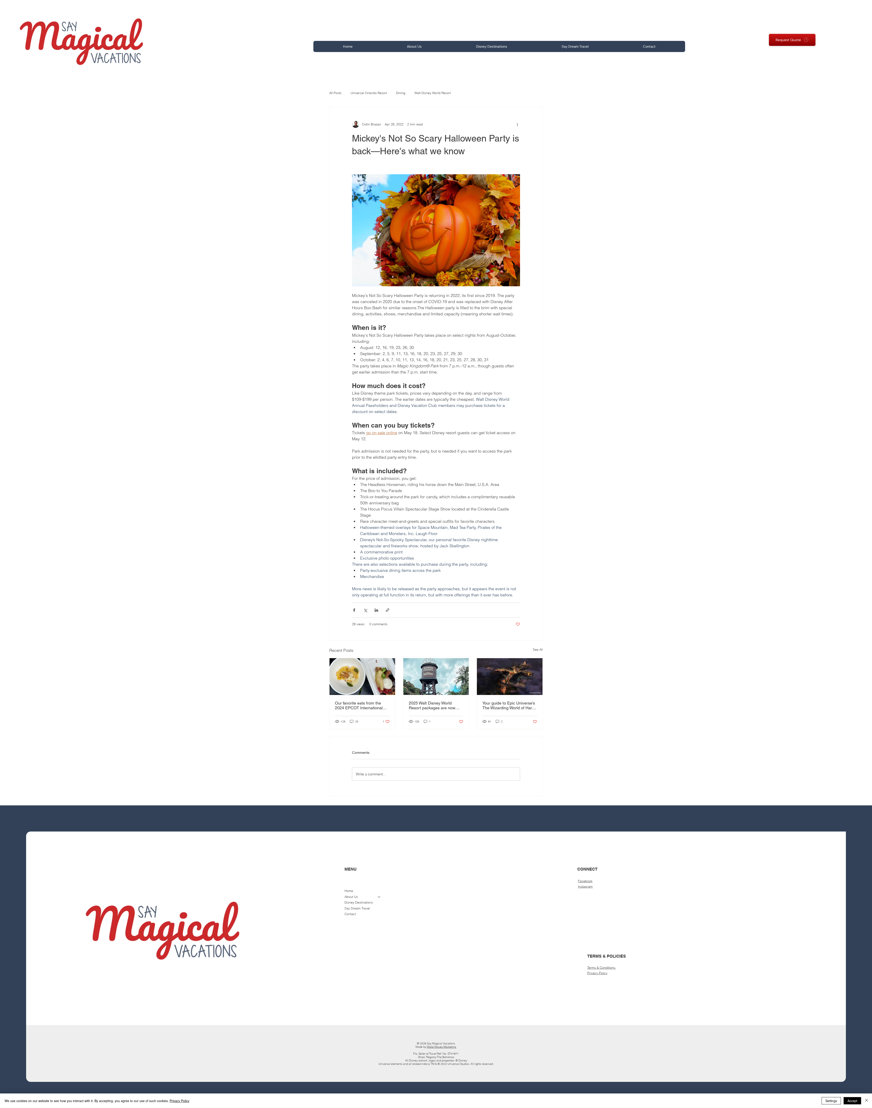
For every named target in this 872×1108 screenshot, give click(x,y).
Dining (400, 93)
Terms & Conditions (601, 968)
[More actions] (517, 124)
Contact (350, 914)
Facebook (585, 881)
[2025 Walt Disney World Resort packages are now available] (436, 676)
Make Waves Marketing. (441, 1046)
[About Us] (379, 897)
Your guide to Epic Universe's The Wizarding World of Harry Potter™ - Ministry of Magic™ (509, 705)
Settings (831, 1100)
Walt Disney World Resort (432, 93)
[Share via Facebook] (354, 610)
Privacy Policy (597, 973)
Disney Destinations (358, 902)
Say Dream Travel (357, 908)
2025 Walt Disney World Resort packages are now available (432, 705)
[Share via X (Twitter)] (365, 610)
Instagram (585, 886)
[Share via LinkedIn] (376, 610)
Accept (852, 1100)
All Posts (335, 93)
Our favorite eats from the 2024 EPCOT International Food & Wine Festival (359, 705)
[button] (414, 46)
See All (538, 649)
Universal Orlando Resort (369, 93)
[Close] (866, 1100)
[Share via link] (387, 610)
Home (348, 891)
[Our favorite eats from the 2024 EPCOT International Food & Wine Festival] (362, 676)
